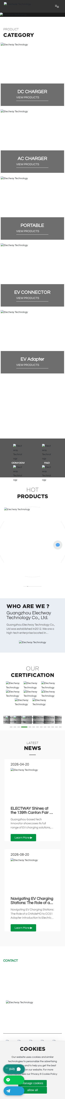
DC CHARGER (32, 91)
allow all (32, 1090)
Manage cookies (32, 1083)
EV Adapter (32, 359)
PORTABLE (32, 225)
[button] (11, 727)
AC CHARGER (32, 158)
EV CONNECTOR (32, 292)
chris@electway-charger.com (30, 969)
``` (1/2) (15, 1069)
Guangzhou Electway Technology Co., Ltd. (28, 615)
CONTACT (10, 960)
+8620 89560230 (18, 974)
